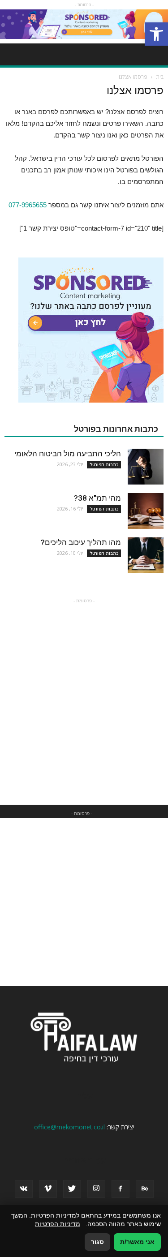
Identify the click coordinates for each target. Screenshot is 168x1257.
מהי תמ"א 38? (97, 497)
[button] (156, 34)
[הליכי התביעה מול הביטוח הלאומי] (146, 467)
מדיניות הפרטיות (57, 1223)
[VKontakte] (24, 1189)
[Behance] (145, 1189)
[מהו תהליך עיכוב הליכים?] (146, 555)
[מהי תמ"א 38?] (146, 511)
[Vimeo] (48, 1189)
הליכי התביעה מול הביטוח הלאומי (67, 453)
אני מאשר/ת (137, 1241)
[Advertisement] (84, 689)
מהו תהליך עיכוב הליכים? (81, 542)
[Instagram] (96, 1189)
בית (160, 77)
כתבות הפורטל (104, 464)
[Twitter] (72, 1189)
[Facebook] (120, 1189)
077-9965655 (28, 205)
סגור (97, 1241)
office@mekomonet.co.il (69, 1127)
